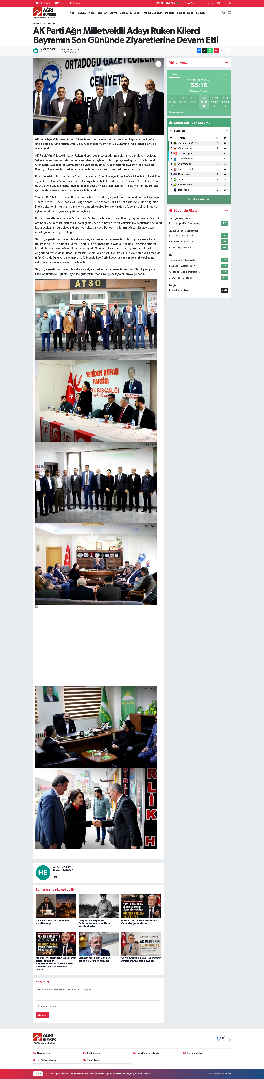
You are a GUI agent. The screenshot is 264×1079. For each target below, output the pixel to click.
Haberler (38, 23)
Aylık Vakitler (177, 112)
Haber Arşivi (93, 1060)
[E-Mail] (55, 877)
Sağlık (181, 13)
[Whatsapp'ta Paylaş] (210, 50)
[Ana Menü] (229, 13)
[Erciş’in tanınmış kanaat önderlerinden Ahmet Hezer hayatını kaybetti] (99, 906)
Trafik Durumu (93, 1053)
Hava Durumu (43, 1053)
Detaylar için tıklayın (198, 199)
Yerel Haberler (98, 13)
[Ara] (224, 13)
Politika (169, 13)
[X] (222, 1038)
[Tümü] (226, 62)
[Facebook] (217, 1038)
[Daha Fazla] (216, 50)
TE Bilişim (226, 1074)
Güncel (82, 13)
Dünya (113, 13)
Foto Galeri (44, 3)
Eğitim (124, 13)
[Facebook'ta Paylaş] (199, 50)
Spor (190, 13)
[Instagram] (228, 1038)
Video (61, 3)
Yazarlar (76, 3)
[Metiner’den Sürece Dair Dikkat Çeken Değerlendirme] (141, 906)
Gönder (42, 1015)
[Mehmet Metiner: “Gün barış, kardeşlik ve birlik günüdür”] (99, 943)
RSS (39, 1074)
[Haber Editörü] (43, 872)
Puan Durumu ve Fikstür (148, 1053)
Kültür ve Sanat (153, 13)
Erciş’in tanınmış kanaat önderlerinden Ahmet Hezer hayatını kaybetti (95, 923)
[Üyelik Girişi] (228, 3)
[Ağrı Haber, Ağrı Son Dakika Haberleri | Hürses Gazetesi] (44, 12)
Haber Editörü (63, 870)
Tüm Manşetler (194, 1053)
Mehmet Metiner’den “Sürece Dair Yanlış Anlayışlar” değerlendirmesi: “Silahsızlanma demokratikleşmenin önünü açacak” (56, 964)
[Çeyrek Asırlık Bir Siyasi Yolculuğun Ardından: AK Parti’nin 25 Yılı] (141, 943)
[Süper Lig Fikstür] (226, 210)
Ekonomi (135, 13)
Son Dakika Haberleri (46, 1060)
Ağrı (72, 13)
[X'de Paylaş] (204, 50)
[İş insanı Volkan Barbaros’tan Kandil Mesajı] (56, 906)
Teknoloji (201, 13)
